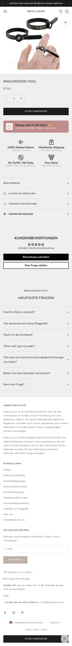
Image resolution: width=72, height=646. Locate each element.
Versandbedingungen (14, 481)
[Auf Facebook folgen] (5, 612)
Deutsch (54, 622)
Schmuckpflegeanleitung (16, 503)
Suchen (7, 469)
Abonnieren (15, 559)
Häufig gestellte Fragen (15, 497)
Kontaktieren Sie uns (14, 519)
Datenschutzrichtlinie (14, 475)
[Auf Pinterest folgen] (22, 612)
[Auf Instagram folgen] (13, 612)
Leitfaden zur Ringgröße (15, 508)
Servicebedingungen (13, 492)
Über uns (8, 514)
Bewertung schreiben (36, 257)
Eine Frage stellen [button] (36, 265)
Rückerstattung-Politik (15, 486)
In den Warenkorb (36, 111)
